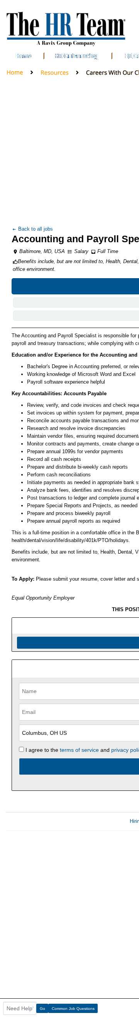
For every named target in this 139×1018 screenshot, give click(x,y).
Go (42, 1008)
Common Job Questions (73, 1008)
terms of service (79, 750)
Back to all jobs (35, 229)
